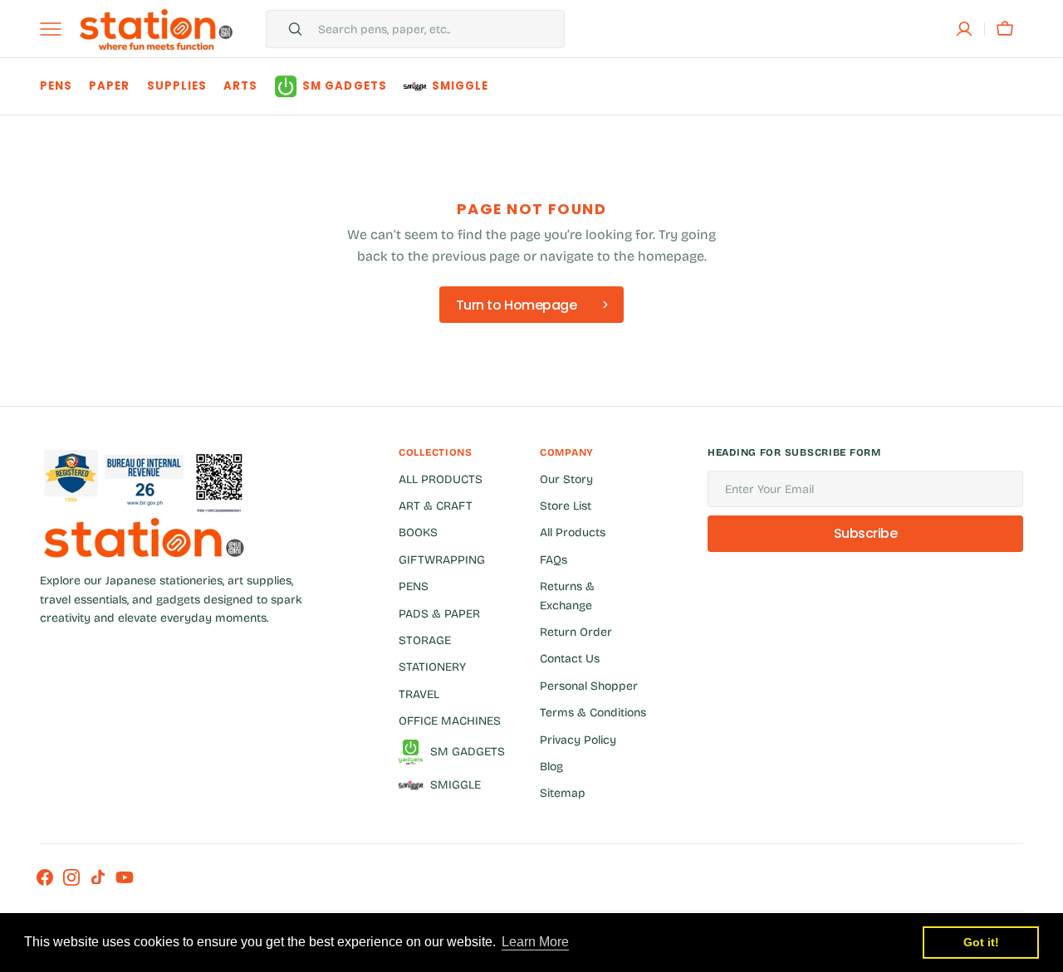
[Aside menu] (56, 29)
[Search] (288, 29)
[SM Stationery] (156, 29)
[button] (964, 29)
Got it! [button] (981, 942)
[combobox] (437, 29)
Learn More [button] (535, 942)
